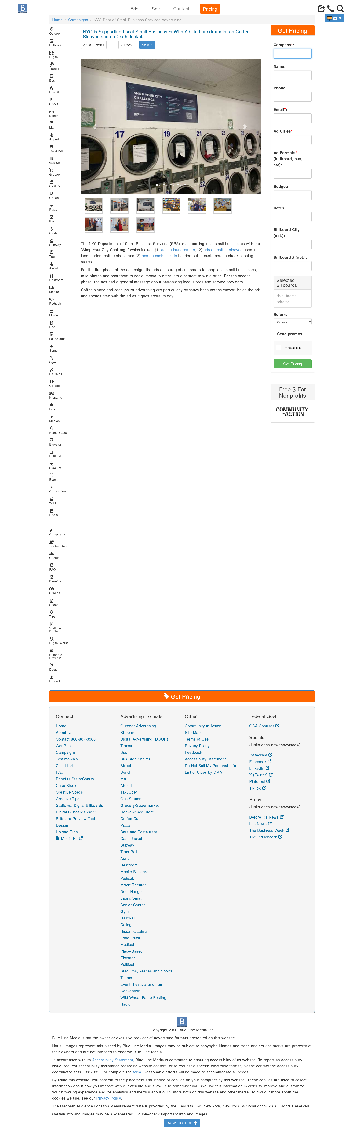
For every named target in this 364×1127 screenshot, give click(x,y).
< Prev (126, 45)
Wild (52, 500)
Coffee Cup (130, 818)
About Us (64, 732)
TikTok (255, 788)
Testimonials (58, 543)
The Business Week (267, 830)
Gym (52, 359)
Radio (53, 512)
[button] (94, 126)
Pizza (53, 207)
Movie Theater (133, 884)
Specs (53, 602)
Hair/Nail (55, 371)
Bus (52, 78)
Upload (54, 678)
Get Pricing (292, 363)
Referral (281, 314)
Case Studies (67, 785)
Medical (55, 418)
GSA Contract (262, 725)
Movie (53, 312)
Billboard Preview (55, 654)
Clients (54, 555)
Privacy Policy (197, 745)
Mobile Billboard (134, 871)
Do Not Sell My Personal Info (210, 765)
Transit (54, 66)
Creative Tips (67, 798)
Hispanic (55, 395)
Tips (52, 614)
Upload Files (67, 831)
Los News (258, 823)
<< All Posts (93, 45)
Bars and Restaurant (138, 831)
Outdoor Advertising (138, 725)
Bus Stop (55, 89)
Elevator (55, 442)
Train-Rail (128, 851)
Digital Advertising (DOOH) (144, 739)
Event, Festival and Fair (141, 984)
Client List (65, 765)
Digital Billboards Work (76, 812)
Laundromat (57, 336)
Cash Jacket (131, 838)
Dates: (280, 208)
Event (53, 477)
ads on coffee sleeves (223, 249)
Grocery (55, 172)
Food (53, 406)
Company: (284, 44)
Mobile (54, 289)
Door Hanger (131, 891)
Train (53, 254)
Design (54, 667)
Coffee (54, 195)
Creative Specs (69, 792)
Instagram (258, 755)
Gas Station (130, 798)
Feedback (193, 752)
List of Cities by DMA (203, 772)
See (156, 8)
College (55, 383)
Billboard (55, 42)
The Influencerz (263, 837)
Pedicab (55, 301)
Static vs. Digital (55, 627)
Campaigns (78, 19)
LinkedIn (257, 768)
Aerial (53, 265)
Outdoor (55, 31)
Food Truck (130, 937)
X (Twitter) (259, 774)
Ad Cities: (284, 131)
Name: (280, 66)
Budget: (281, 186)
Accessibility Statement (205, 759)
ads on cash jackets (159, 255)
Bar (51, 219)
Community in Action (203, 725)
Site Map (193, 732)
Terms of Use (197, 739)
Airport (54, 136)
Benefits (55, 578)
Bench (54, 113)
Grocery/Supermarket (139, 805)
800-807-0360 (83, 739)
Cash (53, 230)
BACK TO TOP (180, 1122)
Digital (54, 54)
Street (53, 101)
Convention (57, 489)
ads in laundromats (178, 249)
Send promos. (290, 333)
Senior (54, 348)
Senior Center (132, 904)
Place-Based (58, 430)
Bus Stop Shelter (135, 759)
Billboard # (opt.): (290, 257)
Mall (52, 125)
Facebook (258, 761)
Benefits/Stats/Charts (75, 778)
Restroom (56, 277)
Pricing (210, 8)
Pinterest (257, 781)
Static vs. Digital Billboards (79, 805)
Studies (54, 590)
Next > (147, 45)
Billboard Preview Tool (75, 818)
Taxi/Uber (56, 148)
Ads (134, 8)
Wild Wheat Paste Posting (143, 997)
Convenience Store (137, 812)
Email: (280, 109)
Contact (181, 8)
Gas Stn (55, 160)
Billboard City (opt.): (287, 232)
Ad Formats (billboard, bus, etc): (288, 158)
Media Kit (69, 838)
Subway (55, 242)
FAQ (52, 567)
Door (52, 324)
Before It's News (264, 817)
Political (55, 453)
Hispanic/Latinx (133, 931)
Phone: (280, 88)
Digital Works (59, 640)
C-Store (54, 183)
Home (57, 19)
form (137, 1072)
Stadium (55, 465)
